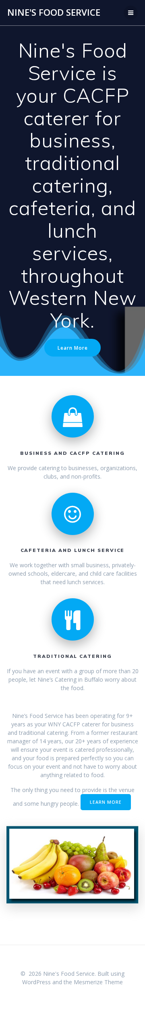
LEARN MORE (106, 802)
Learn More (73, 347)
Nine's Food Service (53, 12)
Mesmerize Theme (98, 982)
